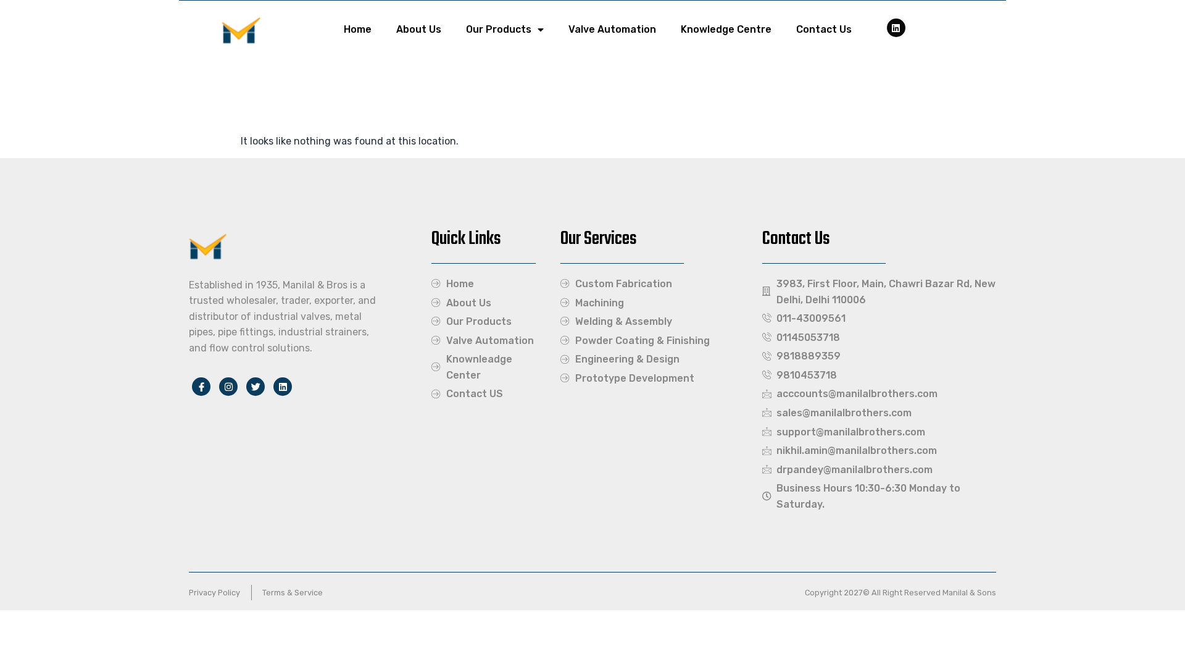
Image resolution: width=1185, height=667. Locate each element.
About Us (418, 29)
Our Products (498, 29)
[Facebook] (896, 28)
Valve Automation (612, 29)
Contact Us (824, 29)
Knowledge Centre (726, 29)
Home (358, 29)
